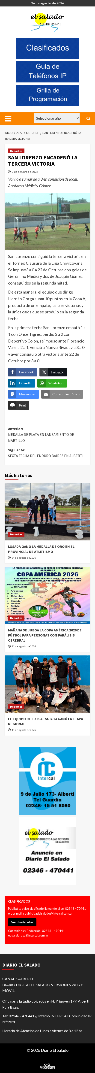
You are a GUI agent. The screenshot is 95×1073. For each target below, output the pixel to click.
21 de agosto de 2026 (24, 646)
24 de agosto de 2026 (24, 557)
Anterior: (41, 434)
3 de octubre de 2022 (25, 171)
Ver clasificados (22, 922)
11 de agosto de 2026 (24, 730)
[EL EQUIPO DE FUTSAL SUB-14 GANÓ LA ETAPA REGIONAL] (47, 684)
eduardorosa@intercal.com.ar (28, 935)
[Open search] (88, 118)
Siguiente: (45, 453)
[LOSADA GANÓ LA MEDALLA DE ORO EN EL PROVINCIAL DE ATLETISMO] (47, 511)
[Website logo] (48, 22)
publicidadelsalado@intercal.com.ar (49, 913)
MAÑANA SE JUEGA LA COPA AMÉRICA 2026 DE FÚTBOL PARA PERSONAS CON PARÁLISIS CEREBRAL (45, 635)
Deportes (16, 151)
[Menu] (8, 118)
